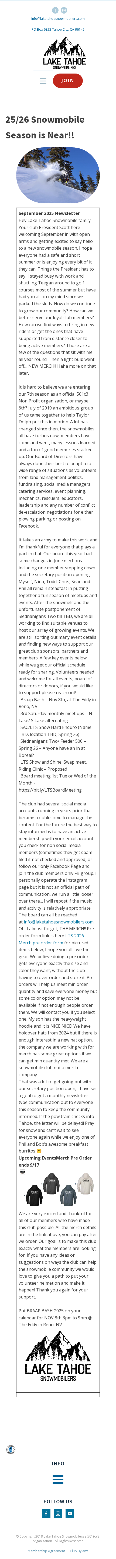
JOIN (67, 80)
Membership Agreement (46, 1551)
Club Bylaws (79, 1551)
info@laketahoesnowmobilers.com (58, 18)
